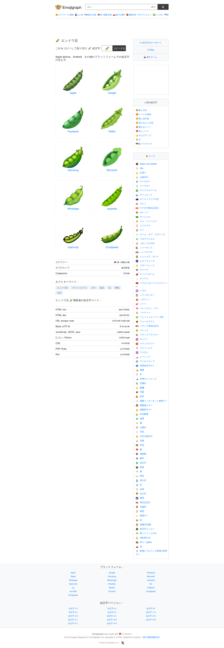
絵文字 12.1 (112, 615)
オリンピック (144, 194)
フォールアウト (145, 321)
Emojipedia (112, 247)
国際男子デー (144, 409)
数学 (140, 458)
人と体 (79, 14)
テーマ (151, 155)
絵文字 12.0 (73, 615)
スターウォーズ (145, 260)
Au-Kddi (73, 591)
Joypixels (112, 208)
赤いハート (142, 130)
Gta (139, 168)
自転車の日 (143, 537)
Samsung (73, 170)
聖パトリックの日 (146, 533)
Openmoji (73, 247)
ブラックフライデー (147, 334)
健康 (140, 369)
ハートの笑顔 (143, 114)
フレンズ (142, 330)
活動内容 (131, 14)
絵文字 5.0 (112, 612)
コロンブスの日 (145, 243)
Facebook (73, 131)
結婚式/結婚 (143, 524)
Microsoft (112, 170)
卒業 (140, 391)
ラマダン (142, 352)
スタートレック (145, 265)
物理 (140, 497)
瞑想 (140, 510)
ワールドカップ (145, 360)
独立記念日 (143, 502)
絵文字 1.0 (73, 608)
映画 (140, 466)
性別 (140, 444)
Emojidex (112, 583)
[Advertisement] (112, 28)
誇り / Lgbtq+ (144, 541)
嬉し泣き (141, 109)
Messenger (112, 580)
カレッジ (142, 212)
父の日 (141, 493)
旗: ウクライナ (144, 143)
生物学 (141, 506)
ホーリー (142, 338)
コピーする (119, 47)
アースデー (143, 181)
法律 (140, 489)
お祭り (141, 172)
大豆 (59, 292)
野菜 (117, 287)
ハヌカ (141, 290)
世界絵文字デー (145, 365)
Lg (73, 587)
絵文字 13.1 (73, 619)
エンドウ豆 (62, 287)
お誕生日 (142, 176)
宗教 (140, 440)
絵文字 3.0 (151, 608)
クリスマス (143, 225)
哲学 (140, 396)
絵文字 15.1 (73, 623)
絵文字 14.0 (112, 619)
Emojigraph (71, 7)
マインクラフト (145, 343)
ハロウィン (143, 299)
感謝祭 (141, 453)
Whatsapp (73, 208)
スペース (142, 269)
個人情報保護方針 (151, 637)
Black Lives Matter (146, 163)
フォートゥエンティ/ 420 (149, 316)
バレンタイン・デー (147, 308)
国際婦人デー (144, 405)
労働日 (141, 383)
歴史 (140, 475)
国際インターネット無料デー (151, 400)
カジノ (141, 203)
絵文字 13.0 (151, 615)
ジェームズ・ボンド (147, 256)
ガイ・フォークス (146, 221)
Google (112, 93)
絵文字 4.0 (73, 612)
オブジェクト (145, 14)
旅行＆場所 (119, 14)
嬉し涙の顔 (142, 118)
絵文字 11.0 (151, 612)
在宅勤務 (142, 413)
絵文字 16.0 (112, 623)
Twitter (112, 131)
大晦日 (141, 427)
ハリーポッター (145, 294)
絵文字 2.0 (112, 608)
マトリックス (144, 347)
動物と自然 (90, 14)
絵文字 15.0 (151, 619)
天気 (140, 431)
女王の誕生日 (144, 435)
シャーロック (144, 247)
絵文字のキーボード (150, 42)
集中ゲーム (151, 56)
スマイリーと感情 (64, 14)
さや (93, 287)
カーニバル (143, 216)
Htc (150, 583)
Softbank (151, 587)
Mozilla (112, 587)
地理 (140, 418)
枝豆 (102, 287)
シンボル (158, 14)
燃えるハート (143, 126)
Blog (151, 49)
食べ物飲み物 (104, 14)
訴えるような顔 (144, 122)
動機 (140, 387)
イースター (143, 185)
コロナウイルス (145, 238)
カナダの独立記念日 (147, 207)
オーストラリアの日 (147, 198)
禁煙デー (142, 515)
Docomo (112, 591)
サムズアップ (143, 135)
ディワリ (142, 278)
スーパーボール (145, 273)
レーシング (143, 356)
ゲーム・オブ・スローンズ (150, 234)
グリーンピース (79, 287)
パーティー (143, 312)
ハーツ (141, 303)
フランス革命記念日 (147, 325)
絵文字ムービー (145, 528)
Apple (73, 93)
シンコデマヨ (144, 251)
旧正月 (141, 462)
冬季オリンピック (146, 378)
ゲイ (140, 229)
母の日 (141, 480)
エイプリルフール (146, 190)
